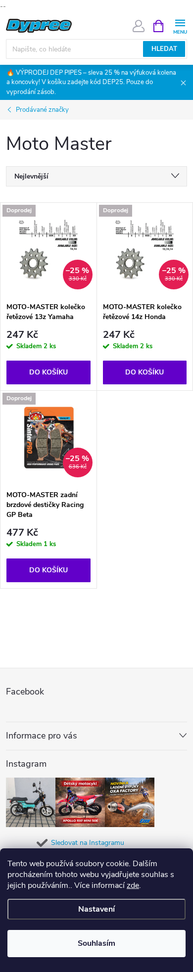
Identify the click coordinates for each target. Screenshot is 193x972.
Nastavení (96, 909)
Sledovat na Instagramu (87, 842)
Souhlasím (96, 943)
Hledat (164, 49)
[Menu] (180, 25)
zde (133, 885)
